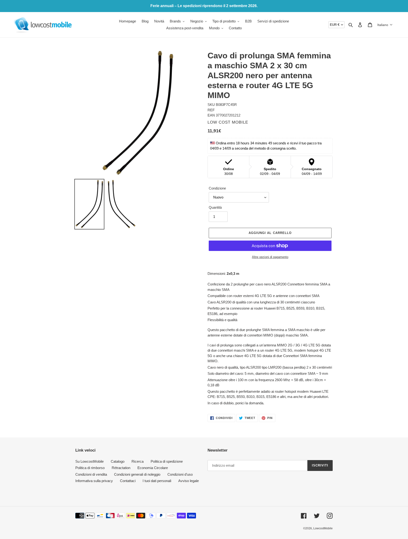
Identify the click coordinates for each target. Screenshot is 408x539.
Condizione (217, 188)
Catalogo (117, 461)
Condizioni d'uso (180, 474)
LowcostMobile (323, 528)
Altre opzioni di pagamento (270, 257)
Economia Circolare (152, 468)
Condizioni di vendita (91, 474)
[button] (385, 25)
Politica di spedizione (167, 461)
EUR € (335, 24)
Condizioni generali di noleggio (137, 474)
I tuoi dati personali (157, 481)
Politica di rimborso (90, 468)
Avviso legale (188, 481)
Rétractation (121, 468)
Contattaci (128, 481)
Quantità (215, 207)
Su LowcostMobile (89, 461)
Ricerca (138, 461)
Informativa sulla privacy (94, 481)
